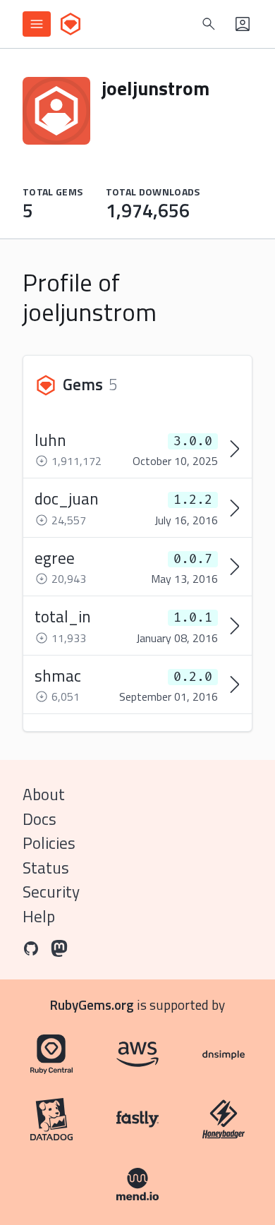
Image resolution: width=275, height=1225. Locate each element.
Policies (49, 843)
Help (39, 916)
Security (51, 891)
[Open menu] (37, 24)
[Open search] (208, 24)
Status (46, 867)
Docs (39, 819)
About (44, 794)
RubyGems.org (92, 1004)
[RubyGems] (70, 24)
